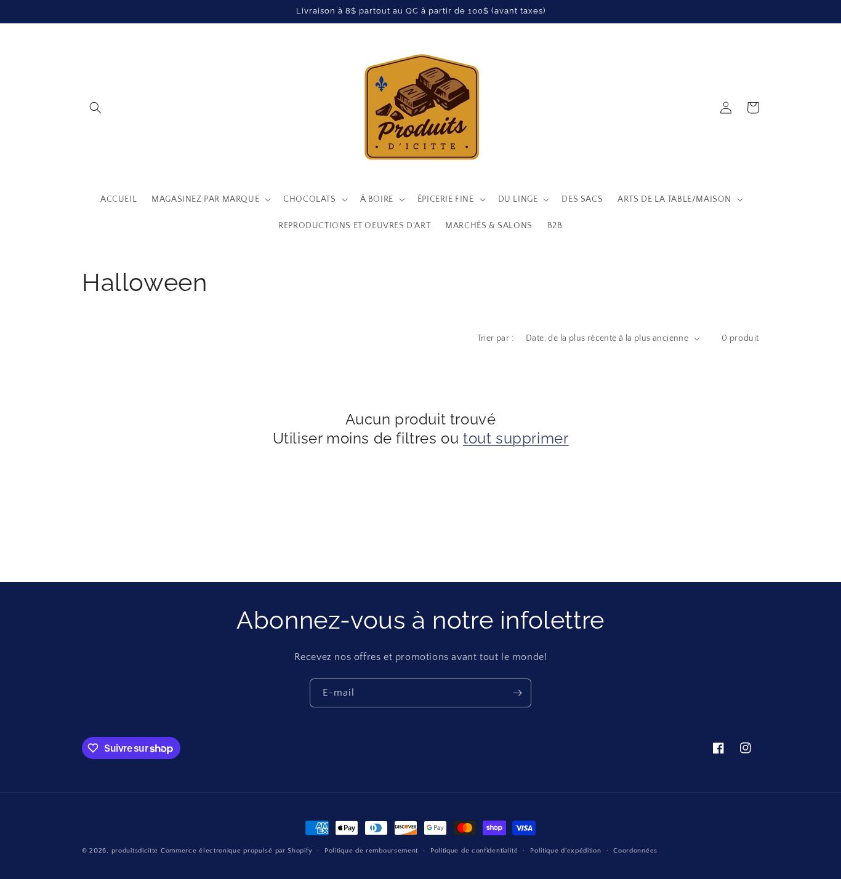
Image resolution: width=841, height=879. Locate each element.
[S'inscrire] (517, 692)
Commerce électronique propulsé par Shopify (236, 850)
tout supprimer (515, 438)
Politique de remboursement (371, 850)
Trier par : (495, 338)
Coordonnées (635, 850)
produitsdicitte (135, 850)
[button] (95, 107)
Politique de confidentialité (474, 850)
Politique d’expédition (565, 850)
